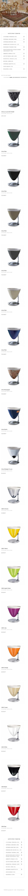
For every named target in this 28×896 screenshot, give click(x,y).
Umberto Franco (7, 53)
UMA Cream (4, 707)
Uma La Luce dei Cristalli (7, 111)
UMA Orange (4, 667)
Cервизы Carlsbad (8, 39)
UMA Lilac (4, 628)
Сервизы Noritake (8, 41)
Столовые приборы (8, 36)
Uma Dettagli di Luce (6, 469)
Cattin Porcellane (8, 56)
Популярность (23, 77)
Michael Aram (7, 61)
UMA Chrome (4, 509)
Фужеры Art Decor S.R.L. (10, 44)
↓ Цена (10, 77)
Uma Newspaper (5, 389)
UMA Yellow (4, 548)
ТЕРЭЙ (6, 2)
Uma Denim (4, 429)
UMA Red (3, 826)
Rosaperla (6, 69)
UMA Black (4, 786)
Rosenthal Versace (8, 58)
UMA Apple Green (6, 588)
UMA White (4, 747)
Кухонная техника (8, 47)
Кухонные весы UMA (6, 113)
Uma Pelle (4, 151)
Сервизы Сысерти (8, 63)
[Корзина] (20, 2)
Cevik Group (6, 66)
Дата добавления (16, 77)
